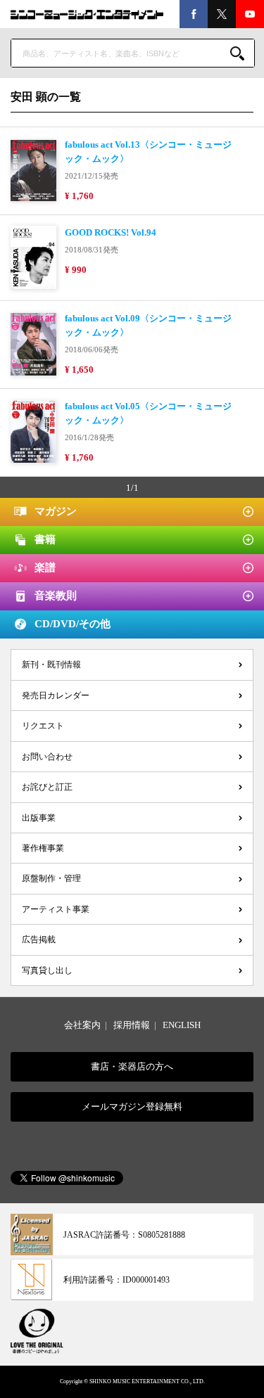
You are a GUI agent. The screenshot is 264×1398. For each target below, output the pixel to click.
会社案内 (82, 1025)
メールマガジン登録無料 (132, 1106)
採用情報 (131, 1025)
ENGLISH (182, 1025)
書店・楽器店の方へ (132, 1066)
